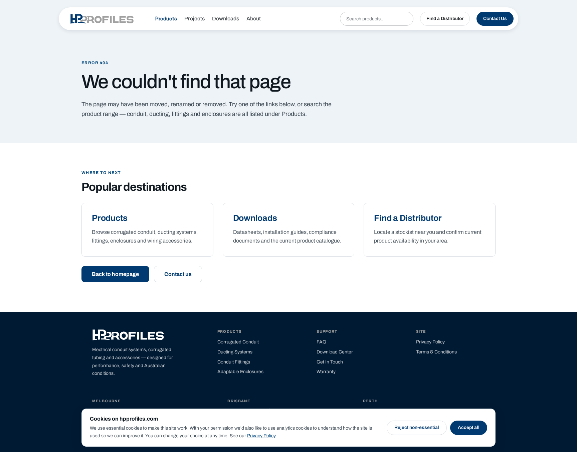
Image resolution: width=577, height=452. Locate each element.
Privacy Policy (261, 435)
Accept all (468, 427)
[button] (445, 19)
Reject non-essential (416, 427)
